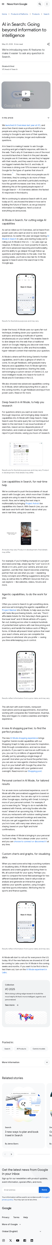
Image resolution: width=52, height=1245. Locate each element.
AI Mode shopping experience (24, 738)
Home (4, 14)
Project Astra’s (32, 503)
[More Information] (47, 1062)
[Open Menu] (3, 4)
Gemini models (39, 1049)
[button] (48, 44)
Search (46, 14)
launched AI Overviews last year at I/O (22, 125)
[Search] (40, 4)
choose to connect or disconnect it (30, 841)
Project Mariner (9, 610)
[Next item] (11, 1154)
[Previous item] (5, 1154)
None (44, 1190)
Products (36, 14)
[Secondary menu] (47, 4)
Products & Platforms (19, 14)
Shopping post (35, 771)
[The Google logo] (6, 1208)
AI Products (21, 1049)
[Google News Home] (17, 4)
